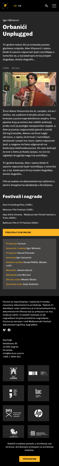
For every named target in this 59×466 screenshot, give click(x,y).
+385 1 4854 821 (12, 356)
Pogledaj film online (18, 232)
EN (19, 6)
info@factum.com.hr (13, 353)
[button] (7, 88)
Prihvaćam (29, 459)
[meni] (54, 5)
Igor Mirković (11, 20)
